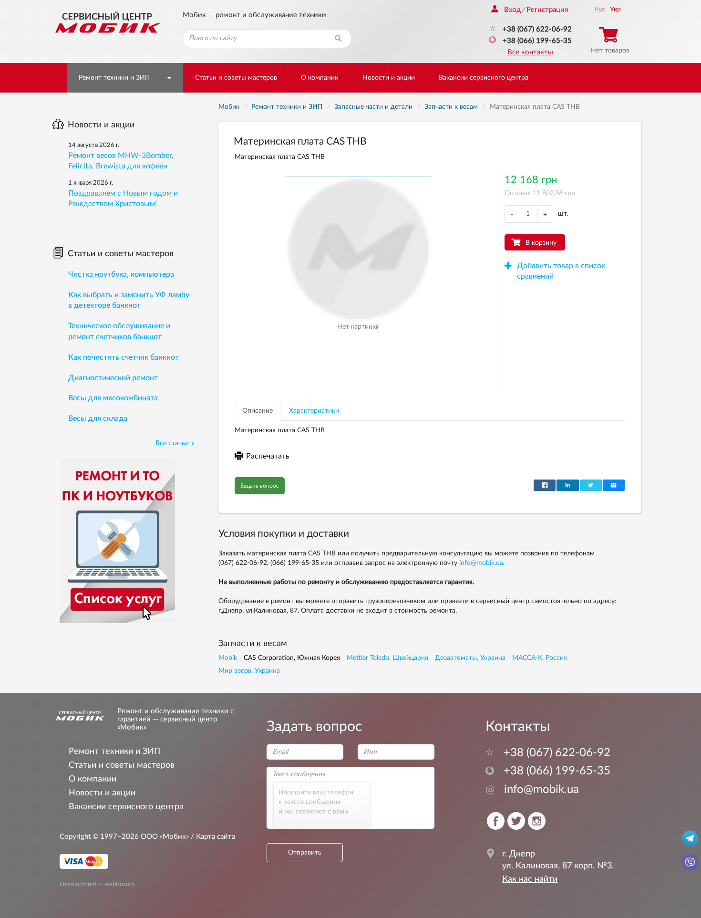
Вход (512, 9)
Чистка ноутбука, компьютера (121, 274)
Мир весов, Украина (249, 671)
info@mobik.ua (481, 563)
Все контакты (530, 52)
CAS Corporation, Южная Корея (292, 658)
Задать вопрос (259, 486)
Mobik (227, 658)
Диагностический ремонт (113, 378)
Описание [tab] (257, 410)
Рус (600, 9)
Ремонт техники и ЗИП (114, 77)
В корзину (541, 243)
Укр (615, 9)
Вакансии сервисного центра (483, 77)
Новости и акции (388, 77)
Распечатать (267, 456)
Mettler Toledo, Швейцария (387, 658)
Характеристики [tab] (314, 410)
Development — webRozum (97, 884)
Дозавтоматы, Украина (470, 658)
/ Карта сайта (212, 836)
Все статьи (172, 443)
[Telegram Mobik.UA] (690, 837)
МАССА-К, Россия (539, 658)
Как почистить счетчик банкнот (123, 357)
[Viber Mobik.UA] (690, 861)
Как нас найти (529, 879)
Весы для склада (97, 418)
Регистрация (547, 9)
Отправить (304, 852)
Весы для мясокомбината (113, 398)
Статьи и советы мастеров (236, 77)
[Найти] (338, 38)
